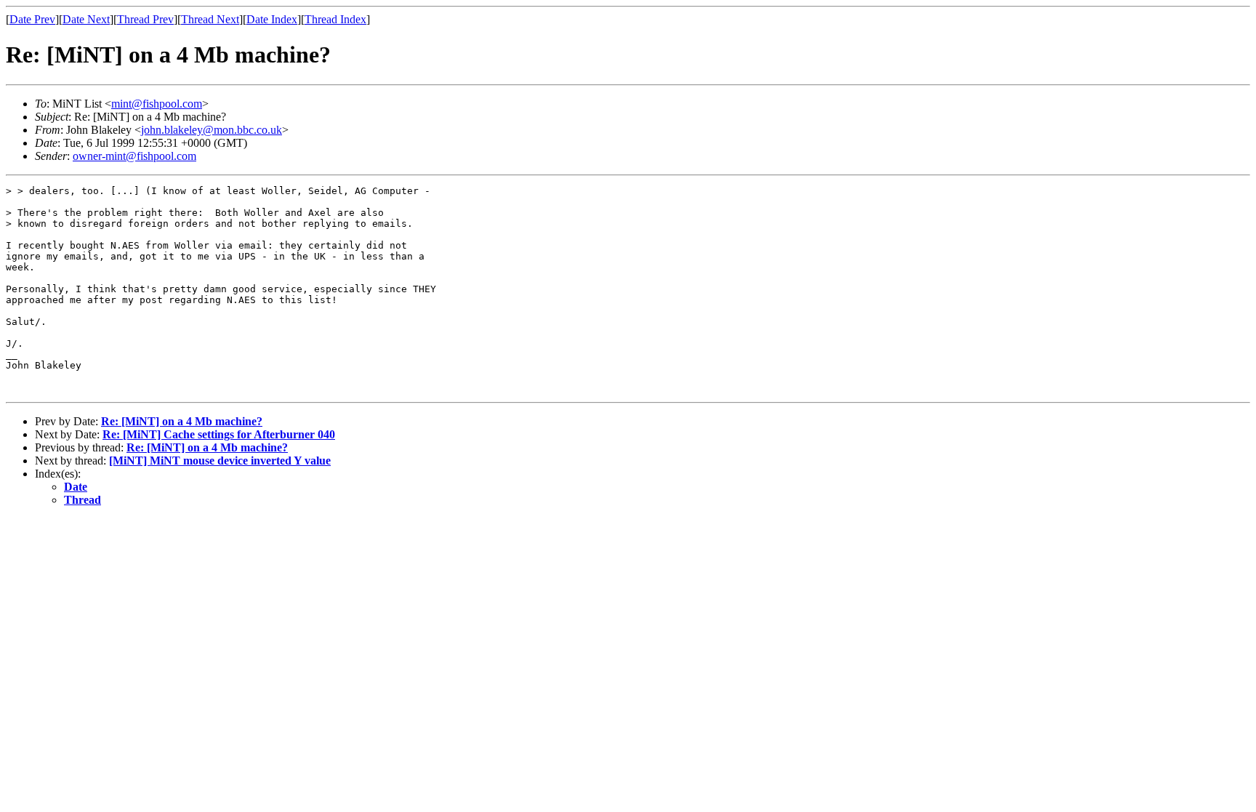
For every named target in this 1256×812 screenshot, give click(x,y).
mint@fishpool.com (156, 103)
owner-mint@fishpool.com (134, 156)
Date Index (271, 19)
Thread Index (335, 19)
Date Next (86, 19)
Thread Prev (145, 19)
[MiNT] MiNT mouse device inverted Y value (220, 460)
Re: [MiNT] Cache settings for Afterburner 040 (218, 434)
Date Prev (32, 19)
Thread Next (210, 19)
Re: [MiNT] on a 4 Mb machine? (181, 421)
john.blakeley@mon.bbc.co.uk (211, 130)
